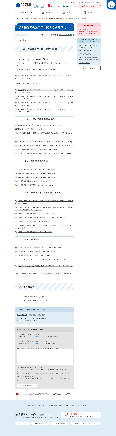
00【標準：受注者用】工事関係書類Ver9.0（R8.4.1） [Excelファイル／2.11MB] (45, 142)
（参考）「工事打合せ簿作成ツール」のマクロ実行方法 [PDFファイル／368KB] (45, 153)
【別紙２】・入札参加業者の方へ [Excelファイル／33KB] (37, 214)
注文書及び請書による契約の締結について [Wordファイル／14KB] (40, 248)
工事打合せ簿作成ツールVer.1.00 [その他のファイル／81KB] (38, 149)
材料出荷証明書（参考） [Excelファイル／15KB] (34, 255)
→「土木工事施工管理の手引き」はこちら (35, 300)
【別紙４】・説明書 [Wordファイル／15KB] (33, 221)
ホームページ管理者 (49, 378)
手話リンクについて (81, 416)
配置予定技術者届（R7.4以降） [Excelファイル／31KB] (36, 169)
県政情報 (37, 18)
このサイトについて (32, 405)
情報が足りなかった (52, 336)
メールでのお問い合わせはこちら (28, 321)
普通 (38, 336)
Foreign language (65, 2)
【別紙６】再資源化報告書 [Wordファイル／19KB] (35, 232)
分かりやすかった (24, 343)
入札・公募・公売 (46, 18)
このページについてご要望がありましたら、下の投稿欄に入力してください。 (39, 348)
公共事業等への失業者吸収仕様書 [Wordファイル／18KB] (37, 252)
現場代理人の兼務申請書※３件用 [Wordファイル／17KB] (37, 173)
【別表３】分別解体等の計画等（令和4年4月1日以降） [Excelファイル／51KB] (44, 217)
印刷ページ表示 (63, 35)
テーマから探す (29, 18)
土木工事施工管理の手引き (86, 50)
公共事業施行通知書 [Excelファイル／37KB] (33, 181)
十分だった (22, 336)
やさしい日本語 (97, 2)
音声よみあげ (88, 2)
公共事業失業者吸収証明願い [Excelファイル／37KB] (36, 185)
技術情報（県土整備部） (58, 18)
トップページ (20, 18)
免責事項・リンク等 (69, 405)
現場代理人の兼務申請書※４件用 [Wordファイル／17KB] (37, 177)
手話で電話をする (75, 414)
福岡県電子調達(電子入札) (86, 54)
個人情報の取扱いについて (55, 405)
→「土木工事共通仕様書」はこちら (33, 297)
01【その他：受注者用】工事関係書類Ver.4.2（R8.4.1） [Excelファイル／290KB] (45, 145)
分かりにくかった (51, 343)
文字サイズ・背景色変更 (77, 2)
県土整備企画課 (22, 315)
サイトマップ (42, 405)
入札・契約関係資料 (84, 63)
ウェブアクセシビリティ (83, 405)
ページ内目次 (21, 40)
